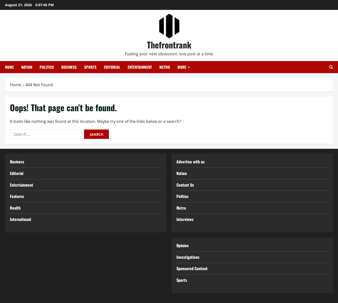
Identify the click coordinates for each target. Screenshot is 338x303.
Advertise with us (190, 162)
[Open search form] (331, 67)
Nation (26, 67)
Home (9, 67)
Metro (164, 67)
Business (69, 67)
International (20, 219)
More (181, 67)
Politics (47, 67)
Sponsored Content (192, 268)
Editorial (112, 67)
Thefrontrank (169, 44)
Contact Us (185, 185)
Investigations (187, 257)
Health (15, 208)
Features (17, 196)
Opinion (182, 245)
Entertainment (140, 67)
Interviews (184, 219)
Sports (90, 67)
